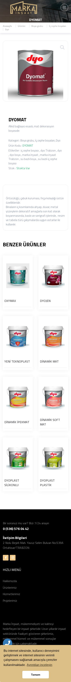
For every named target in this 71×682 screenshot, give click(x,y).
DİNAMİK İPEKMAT (16, 422)
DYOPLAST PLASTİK (47, 482)
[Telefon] (7, 643)
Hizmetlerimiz (11, 594)
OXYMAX (10, 300)
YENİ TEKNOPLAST (17, 361)
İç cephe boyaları (57, 26)
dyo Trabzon (48, 150)
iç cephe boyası (30, 150)
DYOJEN (45, 300)
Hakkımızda (10, 581)
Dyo (7, 29)
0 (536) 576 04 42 (16, 528)
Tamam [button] (35, 674)
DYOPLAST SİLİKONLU (11, 482)
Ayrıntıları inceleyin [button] (39, 665)
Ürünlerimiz (10, 587)
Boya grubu (37, 26)
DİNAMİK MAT (49, 361)
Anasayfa (7, 26)
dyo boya (15, 155)
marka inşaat (30, 155)
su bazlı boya (28, 159)
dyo (59, 150)
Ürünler (21, 26)
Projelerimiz (10, 600)
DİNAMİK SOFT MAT (50, 422)
